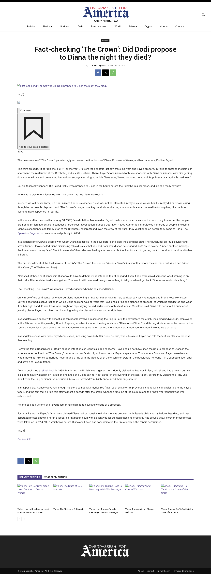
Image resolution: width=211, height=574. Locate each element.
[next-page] (25, 519)
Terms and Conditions (183, 571)
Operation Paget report (31, 233)
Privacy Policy (163, 571)
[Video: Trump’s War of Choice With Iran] (141, 495)
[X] (105, 72)
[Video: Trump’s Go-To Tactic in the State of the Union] (177, 495)
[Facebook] (98, 72)
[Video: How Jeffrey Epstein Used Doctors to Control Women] (33, 495)
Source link (24, 439)
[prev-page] (19, 519)
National (105, 41)
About (141, 571)
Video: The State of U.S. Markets (68, 509)
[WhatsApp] (113, 72)
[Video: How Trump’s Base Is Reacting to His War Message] (105, 495)
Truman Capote (97, 65)
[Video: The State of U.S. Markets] (69, 495)
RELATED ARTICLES (29, 477)
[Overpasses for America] (105, 12)
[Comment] (18, 110)
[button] (203, 14)
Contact (150, 571)
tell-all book (48, 370)
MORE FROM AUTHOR (55, 477)
